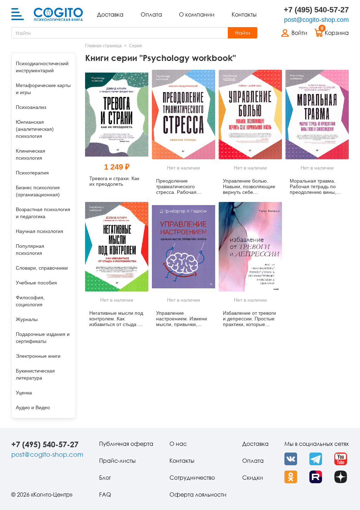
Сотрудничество (192, 477)
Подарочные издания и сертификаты (43, 337)
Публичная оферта (126, 443)
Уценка (24, 392)
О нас (178, 443)
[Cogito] (58, 14)
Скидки (252, 477)
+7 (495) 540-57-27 (316, 9)
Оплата (151, 14)
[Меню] (18, 14)
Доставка (110, 14)
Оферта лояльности (197, 494)
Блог (105, 477)
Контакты (244, 14)
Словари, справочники (42, 268)
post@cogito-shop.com (316, 19)
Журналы (27, 319)
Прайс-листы (117, 460)
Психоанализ (31, 107)
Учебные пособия (36, 282)
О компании (196, 14)
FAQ (105, 494)
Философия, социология (30, 301)
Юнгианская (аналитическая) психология (35, 129)
